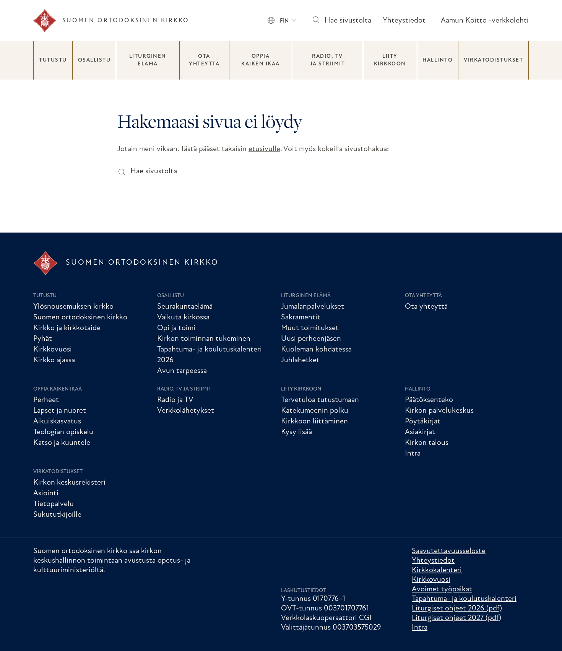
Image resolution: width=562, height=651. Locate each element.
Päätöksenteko (429, 400)
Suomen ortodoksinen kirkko (80, 317)
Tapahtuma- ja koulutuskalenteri (464, 599)
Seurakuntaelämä (185, 307)
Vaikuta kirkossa (183, 317)
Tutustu (53, 60)
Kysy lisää (296, 432)
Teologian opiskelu (63, 432)
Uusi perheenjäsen (311, 339)
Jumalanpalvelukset (312, 307)
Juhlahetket (300, 360)
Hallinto (437, 60)
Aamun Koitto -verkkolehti (485, 20)
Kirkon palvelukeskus (439, 411)
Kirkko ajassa (54, 360)
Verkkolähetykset (185, 411)
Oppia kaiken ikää (260, 60)
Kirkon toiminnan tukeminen (203, 339)
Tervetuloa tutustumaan (320, 400)
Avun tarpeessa (182, 371)
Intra (413, 453)
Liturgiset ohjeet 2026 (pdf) (457, 608)
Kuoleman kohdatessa (316, 349)
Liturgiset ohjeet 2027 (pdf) (456, 618)
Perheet (46, 400)
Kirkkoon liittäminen (314, 421)
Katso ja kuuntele (61, 443)
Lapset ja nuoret (59, 411)
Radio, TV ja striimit (327, 60)
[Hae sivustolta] (316, 21)
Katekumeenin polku (314, 411)
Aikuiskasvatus (57, 421)
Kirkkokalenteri (437, 570)
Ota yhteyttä (204, 60)
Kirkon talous (426, 443)
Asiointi (45, 493)
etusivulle (264, 149)
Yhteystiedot (404, 20)
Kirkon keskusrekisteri (69, 483)
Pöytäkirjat (422, 421)
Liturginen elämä (147, 60)
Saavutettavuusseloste (449, 551)
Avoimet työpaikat (442, 589)
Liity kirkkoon (390, 60)
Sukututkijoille (57, 515)
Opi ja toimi (176, 328)
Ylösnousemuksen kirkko (73, 307)
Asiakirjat (420, 432)
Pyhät (42, 339)
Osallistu (94, 60)
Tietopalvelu (53, 504)
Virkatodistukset (493, 60)
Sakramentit (300, 317)
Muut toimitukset (310, 328)
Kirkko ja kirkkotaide (67, 328)
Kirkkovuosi (52, 349)
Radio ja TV (175, 400)
